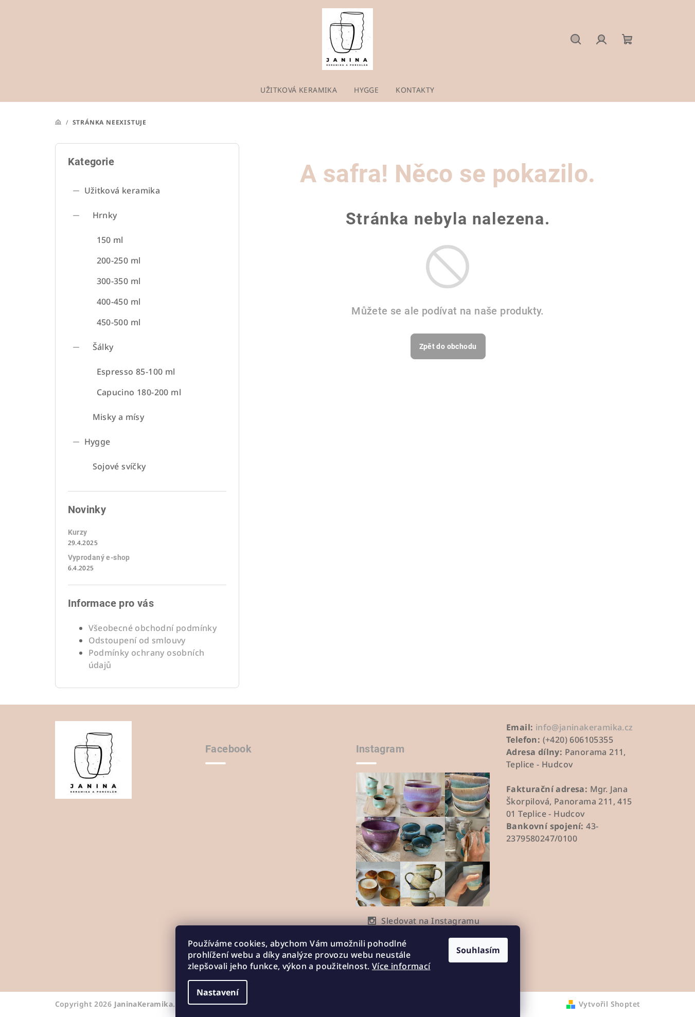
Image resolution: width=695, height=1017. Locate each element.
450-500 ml (119, 322)
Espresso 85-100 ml (136, 371)
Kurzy (77, 532)
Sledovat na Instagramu (430, 920)
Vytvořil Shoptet (609, 1004)
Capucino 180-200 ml (139, 392)
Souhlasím (478, 950)
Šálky (103, 347)
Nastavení (218, 992)
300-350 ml (119, 281)
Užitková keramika (122, 190)
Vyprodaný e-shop (99, 557)
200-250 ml (119, 260)
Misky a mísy (119, 417)
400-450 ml (119, 301)
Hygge (97, 441)
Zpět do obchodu (448, 346)
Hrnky (105, 215)
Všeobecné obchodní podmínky (152, 628)
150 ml (110, 240)
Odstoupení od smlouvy (137, 640)
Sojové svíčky (119, 466)
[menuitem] (298, 90)
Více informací (401, 966)
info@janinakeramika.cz (584, 727)
